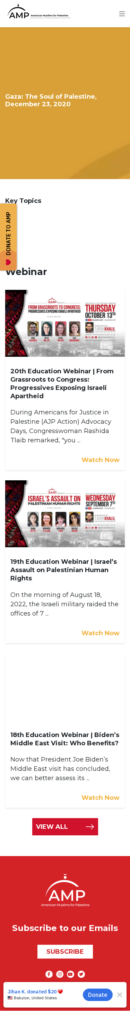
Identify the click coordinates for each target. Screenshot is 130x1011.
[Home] (37, 11)
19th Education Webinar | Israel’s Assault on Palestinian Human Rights (63, 570)
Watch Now (100, 460)
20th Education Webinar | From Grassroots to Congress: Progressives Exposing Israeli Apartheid (62, 383)
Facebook (49, 974)
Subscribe (65, 951)
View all (52, 827)
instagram (59, 974)
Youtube (70, 974)
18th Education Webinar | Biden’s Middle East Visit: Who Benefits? (64, 739)
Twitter (81, 974)
